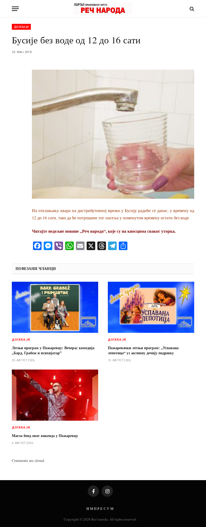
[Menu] (15, 9)
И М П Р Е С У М (99, 508)
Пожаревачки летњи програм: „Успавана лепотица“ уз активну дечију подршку (143, 350)
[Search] (191, 9)
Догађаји (21, 27)
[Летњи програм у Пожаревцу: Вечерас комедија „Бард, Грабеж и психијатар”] (55, 307)
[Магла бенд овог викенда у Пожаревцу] (55, 395)
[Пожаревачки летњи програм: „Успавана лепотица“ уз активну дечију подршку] (151, 307)
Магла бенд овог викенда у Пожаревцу (45, 435)
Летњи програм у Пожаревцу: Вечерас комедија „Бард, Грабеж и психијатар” (53, 350)
